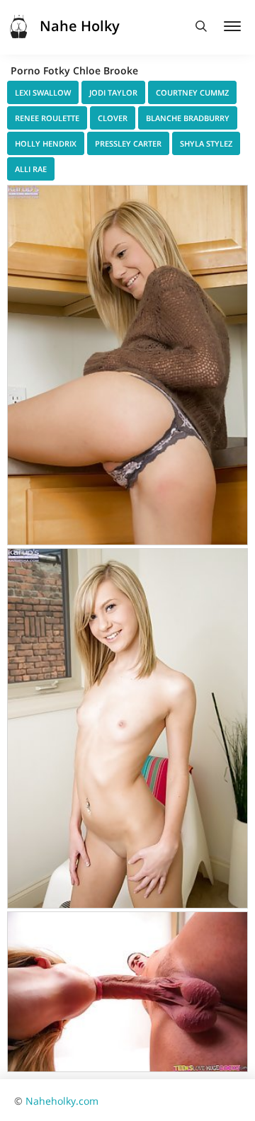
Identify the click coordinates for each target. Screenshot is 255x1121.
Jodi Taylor (113, 92)
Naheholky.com (62, 1101)
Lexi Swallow (43, 92)
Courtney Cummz (192, 92)
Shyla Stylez (206, 143)
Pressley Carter (128, 143)
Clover (113, 118)
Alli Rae (31, 169)
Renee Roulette (47, 118)
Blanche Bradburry (188, 118)
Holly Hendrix (45, 143)
